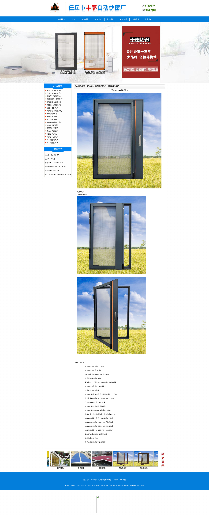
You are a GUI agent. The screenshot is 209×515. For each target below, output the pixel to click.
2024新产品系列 (52, 137)
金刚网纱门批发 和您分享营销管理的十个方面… (101, 394)
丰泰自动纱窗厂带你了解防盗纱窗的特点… (100, 418)
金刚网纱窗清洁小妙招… (93, 370)
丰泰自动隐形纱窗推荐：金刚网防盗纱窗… (100, 426)
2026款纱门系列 (52, 143)
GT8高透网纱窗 (113, 86)
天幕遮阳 (65, 468)
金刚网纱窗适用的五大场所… (95, 366)
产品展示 (90, 86)
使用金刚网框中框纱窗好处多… (96, 402)
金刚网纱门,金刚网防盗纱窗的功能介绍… (99, 410)
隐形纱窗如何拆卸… (92, 438)
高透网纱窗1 (106, 468)
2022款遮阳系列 (52, 125)
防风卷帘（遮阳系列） (55, 111)
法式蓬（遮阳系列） (54, 105)
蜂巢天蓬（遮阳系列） (55, 93)
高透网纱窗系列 (52, 128)
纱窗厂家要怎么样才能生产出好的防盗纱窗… (100, 414)
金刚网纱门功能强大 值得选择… (96, 406)
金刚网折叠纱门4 (148, 468)
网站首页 (86, 480)
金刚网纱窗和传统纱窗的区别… (96, 386)
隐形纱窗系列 (52, 117)
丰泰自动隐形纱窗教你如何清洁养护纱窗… (100, 422)
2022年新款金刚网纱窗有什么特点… (97, 374)
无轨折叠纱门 (52, 114)
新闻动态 (108, 480)
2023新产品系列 (52, 134)
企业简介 (93, 480)
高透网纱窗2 (127, 468)
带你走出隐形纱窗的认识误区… (96, 442)
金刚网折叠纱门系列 (54, 122)
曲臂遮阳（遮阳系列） (55, 102)
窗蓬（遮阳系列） (53, 108)
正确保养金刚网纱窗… (93, 390)
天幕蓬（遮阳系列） (54, 96)
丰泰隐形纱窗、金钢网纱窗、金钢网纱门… (100, 430)
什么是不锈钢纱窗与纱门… (94, 378)
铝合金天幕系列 (52, 131)
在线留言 (115, 480)
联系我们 (122, 480)
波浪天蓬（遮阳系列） (55, 90)
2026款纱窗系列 (52, 140)
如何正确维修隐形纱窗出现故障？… (97, 434)
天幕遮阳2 (85, 468)
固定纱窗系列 (52, 119)
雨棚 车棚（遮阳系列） (55, 99)
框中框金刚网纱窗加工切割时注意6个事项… (100, 398)
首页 (83, 86)
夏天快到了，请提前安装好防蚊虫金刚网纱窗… (101, 382)
